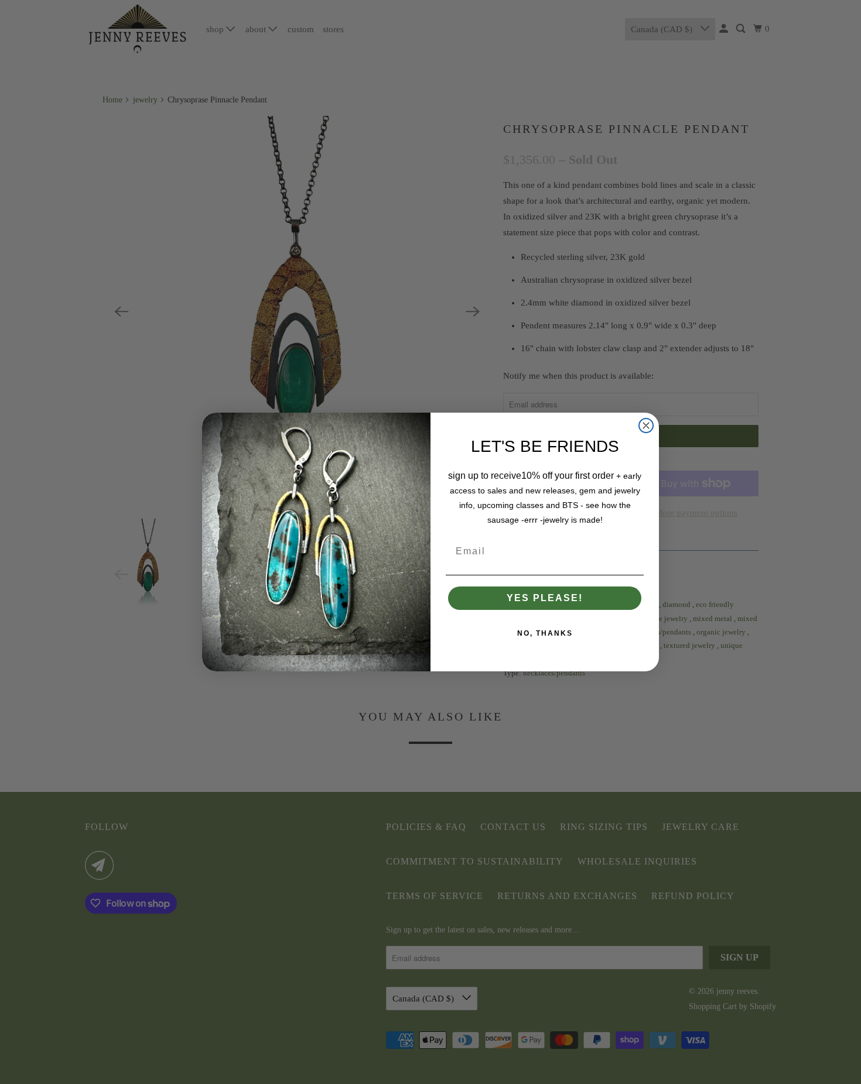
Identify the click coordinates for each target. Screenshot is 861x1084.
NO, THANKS (545, 633)
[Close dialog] (646, 425)
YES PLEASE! (545, 598)
